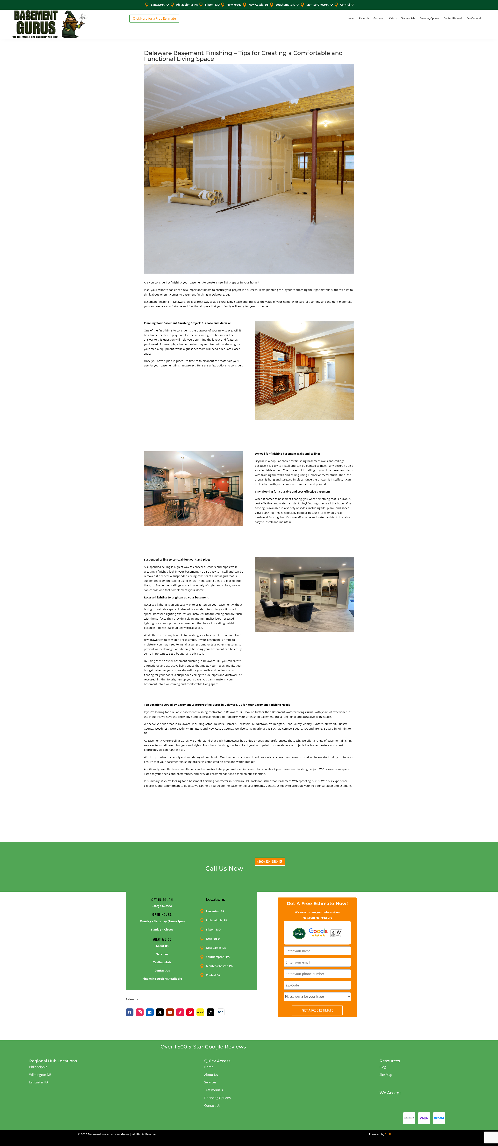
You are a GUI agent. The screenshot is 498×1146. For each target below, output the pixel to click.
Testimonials (408, 18)
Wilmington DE (40, 1075)
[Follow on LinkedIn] (150, 1012)
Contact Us (212, 1105)
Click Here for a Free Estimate (154, 18)
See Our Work (474, 18)
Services (378, 18)
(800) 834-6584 (268, 861)
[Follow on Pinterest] (190, 1012)
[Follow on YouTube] (170, 1012)
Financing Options (429, 18)
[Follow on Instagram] (140, 1012)
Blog (383, 1067)
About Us (364, 18)
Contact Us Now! (453, 18)
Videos (392, 18)
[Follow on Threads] (210, 1012)
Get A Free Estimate (317, 1010)
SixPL (388, 1134)
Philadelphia (38, 1067)
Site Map (386, 1075)
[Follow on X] (160, 1012)
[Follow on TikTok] (180, 1012)
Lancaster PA (38, 1082)
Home (351, 18)
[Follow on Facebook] (129, 1012)
